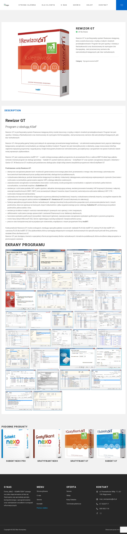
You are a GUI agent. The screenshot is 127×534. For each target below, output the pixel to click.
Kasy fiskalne (71, 500)
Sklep (68, 495)
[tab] (12, 111)
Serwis (39, 500)
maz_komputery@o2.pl (108, 499)
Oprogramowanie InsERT (91, 61)
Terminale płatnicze (73, 504)
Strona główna (42, 491)
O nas (39, 495)
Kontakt (39, 504)
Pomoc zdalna (42, 508)
